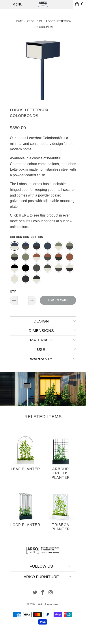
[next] (71, 67)
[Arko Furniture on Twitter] (35, 593)
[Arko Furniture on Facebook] (42, 593)
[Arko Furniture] (43, 4)
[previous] (14, 67)
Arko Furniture (48, 604)
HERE (24, 215)
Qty (13, 291)
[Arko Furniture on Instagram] (50, 593)
